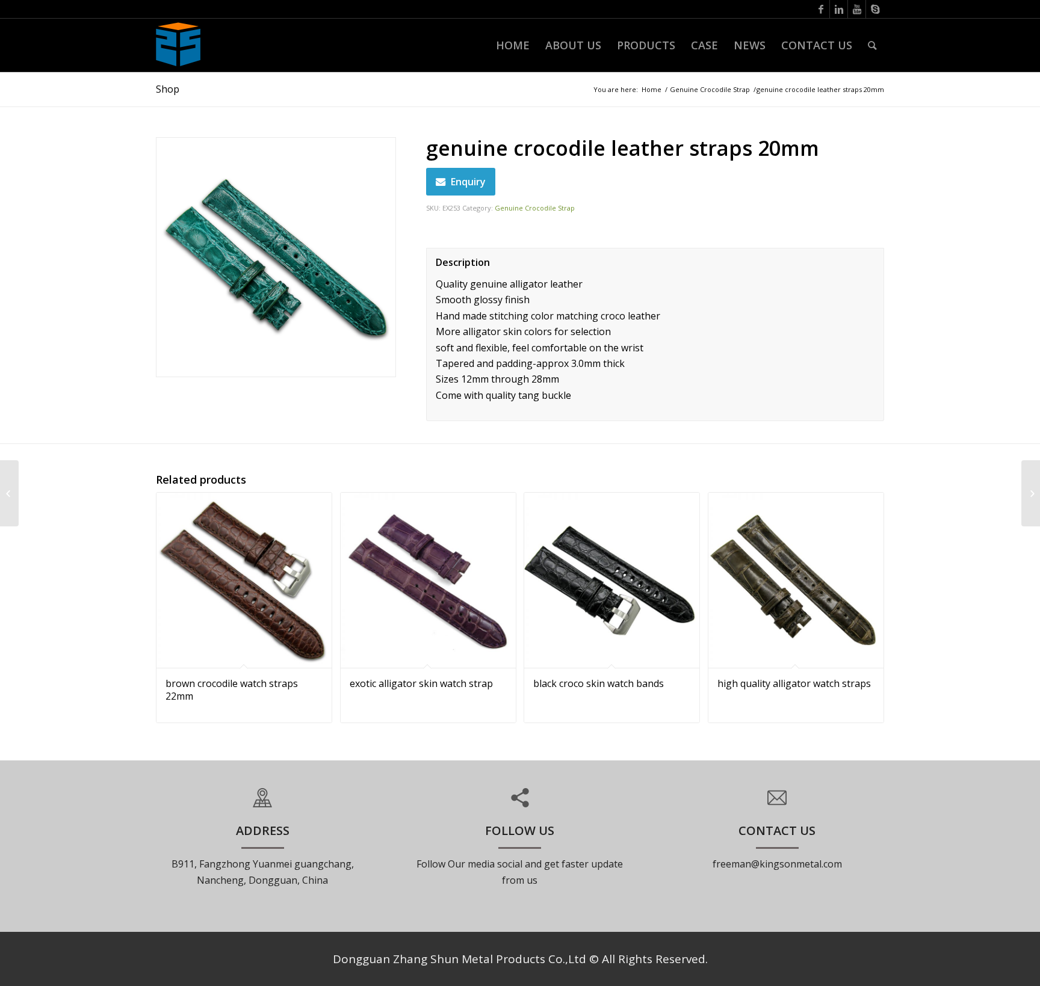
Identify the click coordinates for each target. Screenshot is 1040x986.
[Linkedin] (838, 9)
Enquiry (468, 181)
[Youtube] (856, 9)
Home (651, 89)
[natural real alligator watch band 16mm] (1030, 493)
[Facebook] (820, 9)
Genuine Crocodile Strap (710, 89)
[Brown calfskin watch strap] (9, 493)
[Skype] (875, 9)
